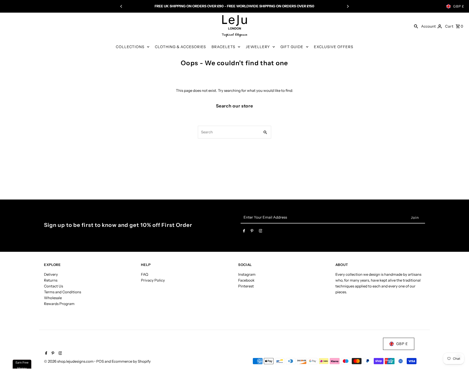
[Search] (416, 26)
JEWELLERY (258, 46)
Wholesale (53, 297)
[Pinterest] (252, 232)
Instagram (247, 274)
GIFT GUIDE (291, 46)
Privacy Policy (153, 280)
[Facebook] (244, 232)
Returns (50, 280)
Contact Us (53, 286)
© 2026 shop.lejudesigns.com (69, 361)
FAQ (144, 274)
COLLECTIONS (130, 46)
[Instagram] (260, 232)
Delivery (51, 274)
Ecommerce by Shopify (131, 361)
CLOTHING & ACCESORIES (180, 46)
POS (100, 361)
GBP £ (458, 6)
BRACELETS (223, 46)
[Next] (347, 6)
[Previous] (121, 6)
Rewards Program (59, 303)
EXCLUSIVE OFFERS (333, 46)
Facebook (246, 280)
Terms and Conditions (62, 292)
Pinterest (246, 286)
